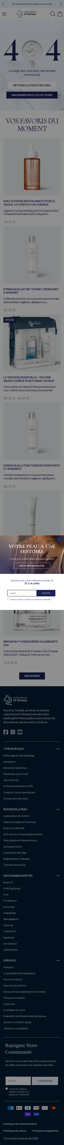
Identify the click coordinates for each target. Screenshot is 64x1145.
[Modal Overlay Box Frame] (32, 572)
